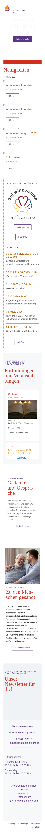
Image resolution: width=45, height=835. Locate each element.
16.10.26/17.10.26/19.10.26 (21, 272)
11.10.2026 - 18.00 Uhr (19, 284)
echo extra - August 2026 (21, 133)
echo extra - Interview (19, 85)
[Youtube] (22, 750)
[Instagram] (29, 750)
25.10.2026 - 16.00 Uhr (19, 296)
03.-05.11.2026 (14, 311)
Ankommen (13, 157)
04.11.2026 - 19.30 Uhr (19, 327)
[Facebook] (16, 750)
